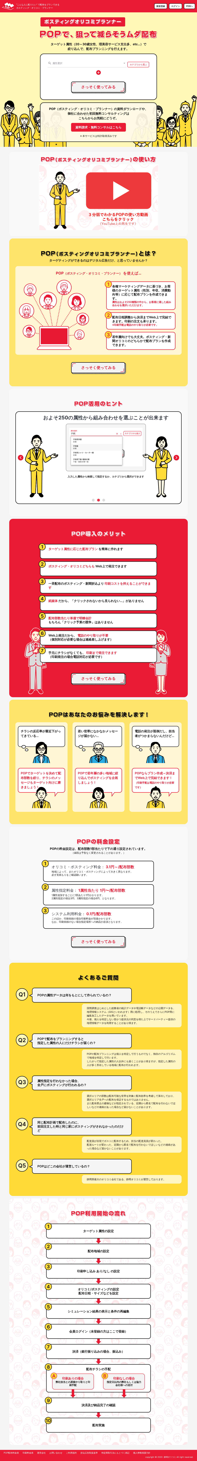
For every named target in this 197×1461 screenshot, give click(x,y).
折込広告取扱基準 (89, 1452)
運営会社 (41, 1452)
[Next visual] (176, 457)
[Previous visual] (20, 457)
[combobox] (87, 63)
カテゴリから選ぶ (138, 64)
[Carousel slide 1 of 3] (93, 500)
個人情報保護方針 (141, 1452)
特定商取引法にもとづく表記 (115, 1452)
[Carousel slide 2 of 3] (98, 500)
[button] (124, 63)
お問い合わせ (55, 1452)
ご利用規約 (71, 1452)
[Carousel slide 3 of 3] (103, 500)
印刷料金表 (28, 1452)
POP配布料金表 (11, 1452)
